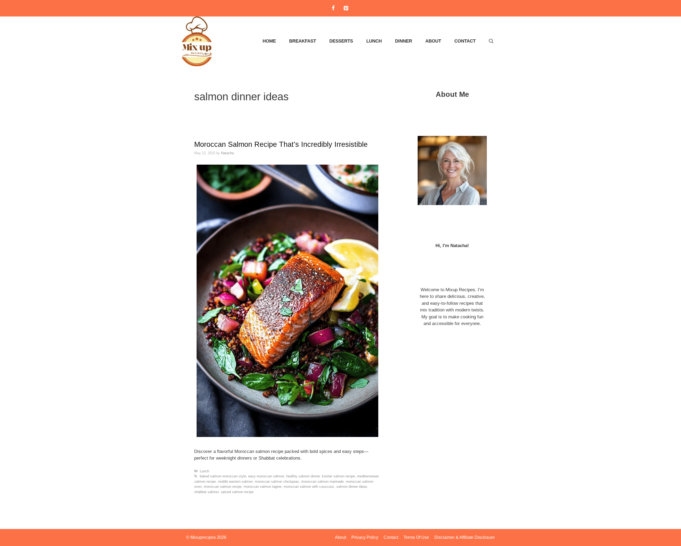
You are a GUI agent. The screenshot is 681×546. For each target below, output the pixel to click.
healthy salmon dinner (303, 476)
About (433, 41)
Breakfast (302, 41)
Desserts (341, 41)
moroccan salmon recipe (223, 487)
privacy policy (364, 537)
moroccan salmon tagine (262, 487)
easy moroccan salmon (266, 476)
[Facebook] (333, 8)
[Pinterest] (345, 8)
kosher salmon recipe (338, 476)
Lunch (374, 41)
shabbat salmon (206, 492)
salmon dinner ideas (351, 487)
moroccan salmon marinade (322, 482)
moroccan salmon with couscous (309, 487)
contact (465, 41)
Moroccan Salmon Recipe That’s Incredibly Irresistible (281, 144)
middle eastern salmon (235, 482)
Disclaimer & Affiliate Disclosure (464, 537)
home (269, 41)
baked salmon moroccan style (223, 476)
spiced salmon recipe (237, 492)
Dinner (403, 41)
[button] (491, 41)
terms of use (416, 537)
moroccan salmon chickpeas (277, 482)
